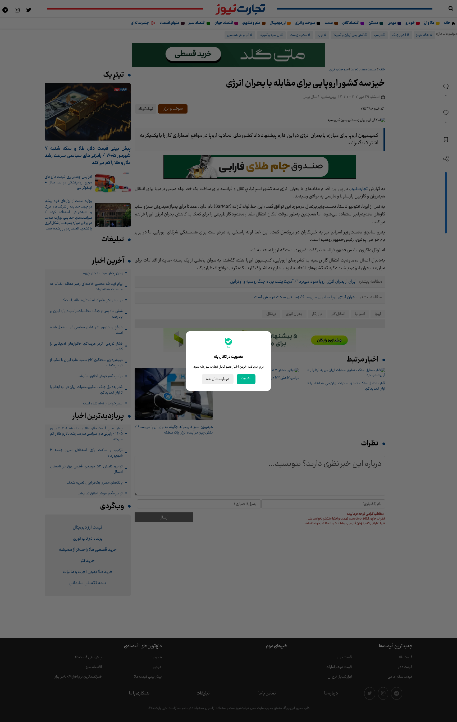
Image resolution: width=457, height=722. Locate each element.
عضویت (246, 378)
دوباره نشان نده (217, 379)
